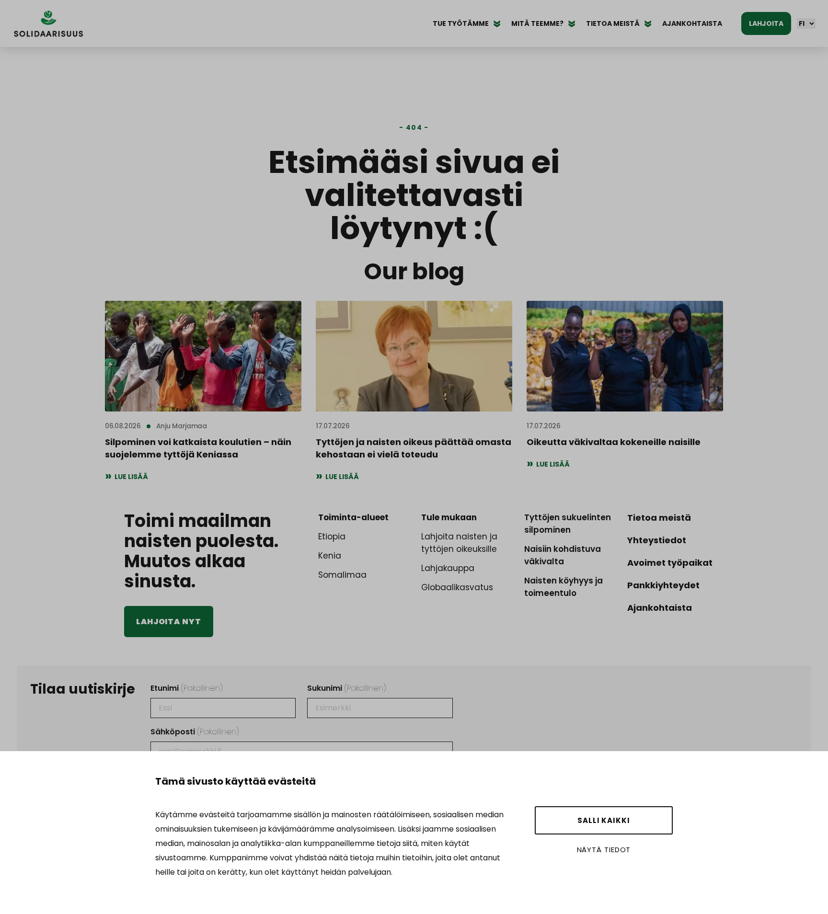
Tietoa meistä (659, 518)
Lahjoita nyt (168, 621)
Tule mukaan (449, 517)
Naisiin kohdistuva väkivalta (562, 555)
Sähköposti (194, 731)
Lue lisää (131, 476)
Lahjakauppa (447, 568)
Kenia (329, 555)
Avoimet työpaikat (670, 563)
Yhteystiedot (656, 540)
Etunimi (186, 688)
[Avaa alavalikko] (497, 23)
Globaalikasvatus (457, 587)
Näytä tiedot (604, 850)
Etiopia (331, 536)
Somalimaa (342, 575)
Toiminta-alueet (353, 517)
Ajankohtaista (692, 23)
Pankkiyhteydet (663, 585)
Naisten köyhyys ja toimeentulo (563, 587)
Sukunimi (346, 688)
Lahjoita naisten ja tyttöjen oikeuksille (459, 543)
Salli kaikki (603, 820)
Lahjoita (766, 23)
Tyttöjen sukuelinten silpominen (567, 524)
